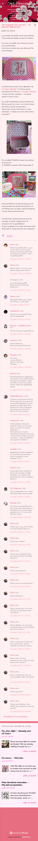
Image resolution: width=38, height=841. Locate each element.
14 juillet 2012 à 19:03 (20, 482)
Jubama (13, 340)
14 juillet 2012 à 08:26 (20, 349)
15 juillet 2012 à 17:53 (20, 545)
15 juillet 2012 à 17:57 (20, 616)
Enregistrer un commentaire (15, 717)
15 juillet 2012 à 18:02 (20, 695)
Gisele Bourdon (16, 396)
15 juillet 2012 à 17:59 (20, 649)
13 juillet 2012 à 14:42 (20, 319)
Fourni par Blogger (20, 833)
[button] (35, 25)
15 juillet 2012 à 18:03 (20, 711)
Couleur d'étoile (9, 89)
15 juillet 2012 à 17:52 (20, 532)
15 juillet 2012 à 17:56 (20, 586)
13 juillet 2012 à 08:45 (20, 259)
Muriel (13, 373)
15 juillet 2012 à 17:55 (20, 574)
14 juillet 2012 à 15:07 (20, 414)
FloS (12, 265)
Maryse (13, 355)
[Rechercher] (35, 4)
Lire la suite (29, 751)
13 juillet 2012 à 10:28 (20, 290)
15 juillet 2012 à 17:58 (20, 632)
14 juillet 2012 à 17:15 (19, 461)
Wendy (13, 503)
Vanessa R (14, 311)
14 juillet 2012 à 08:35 (20, 367)
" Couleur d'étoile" (28, 92)
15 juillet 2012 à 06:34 (20, 517)
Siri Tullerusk (15, 488)
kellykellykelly (26, 837)
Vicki (12, 245)
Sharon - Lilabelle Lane (20, 326)
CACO (13, 468)
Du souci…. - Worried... (13, 758)
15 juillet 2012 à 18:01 (20, 682)
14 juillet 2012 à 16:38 (20, 443)
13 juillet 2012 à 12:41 (19, 305)
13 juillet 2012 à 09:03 (20, 274)
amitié (9, 236)
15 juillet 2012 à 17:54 (20, 561)
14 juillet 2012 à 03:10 (20, 334)
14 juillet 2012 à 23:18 (20, 497)
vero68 (13, 449)
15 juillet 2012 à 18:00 (20, 666)
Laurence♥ (14, 421)
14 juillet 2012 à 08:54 (20, 390)
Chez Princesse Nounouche (19, 5)
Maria (12, 296)
